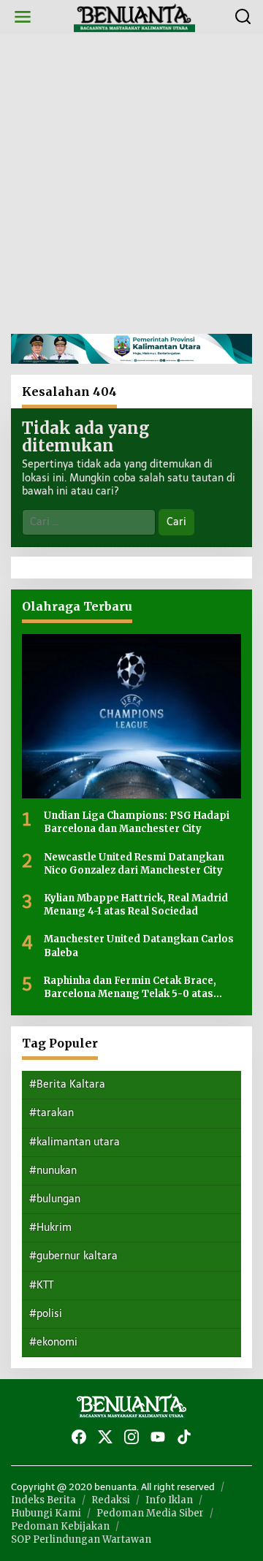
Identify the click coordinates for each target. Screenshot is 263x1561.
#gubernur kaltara (73, 1256)
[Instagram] (131, 1437)
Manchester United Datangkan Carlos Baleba (139, 945)
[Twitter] (105, 1437)
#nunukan (53, 1170)
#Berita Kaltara (67, 1084)
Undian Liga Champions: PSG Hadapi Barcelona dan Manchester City (136, 822)
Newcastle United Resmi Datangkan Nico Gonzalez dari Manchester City (134, 864)
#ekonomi (53, 1342)
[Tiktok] (184, 1437)
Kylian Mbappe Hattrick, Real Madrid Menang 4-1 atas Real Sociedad (136, 904)
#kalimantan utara (74, 1142)
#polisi (45, 1314)
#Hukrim (50, 1227)
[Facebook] (78, 1437)
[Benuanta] (134, 16)
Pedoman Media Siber (150, 1513)
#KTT (41, 1285)
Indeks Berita (43, 1500)
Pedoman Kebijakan (60, 1526)
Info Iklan (169, 1500)
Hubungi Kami (46, 1513)
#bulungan (54, 1199)
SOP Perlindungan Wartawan (81, 1539)
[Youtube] (157, 1437)
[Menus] (22, 17)
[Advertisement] (131, 184)
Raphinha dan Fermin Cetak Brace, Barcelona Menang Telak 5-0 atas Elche (130, 987)
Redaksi (110, 1500)
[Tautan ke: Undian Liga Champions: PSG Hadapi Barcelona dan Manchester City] (131, 716)
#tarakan (51, 1113)
